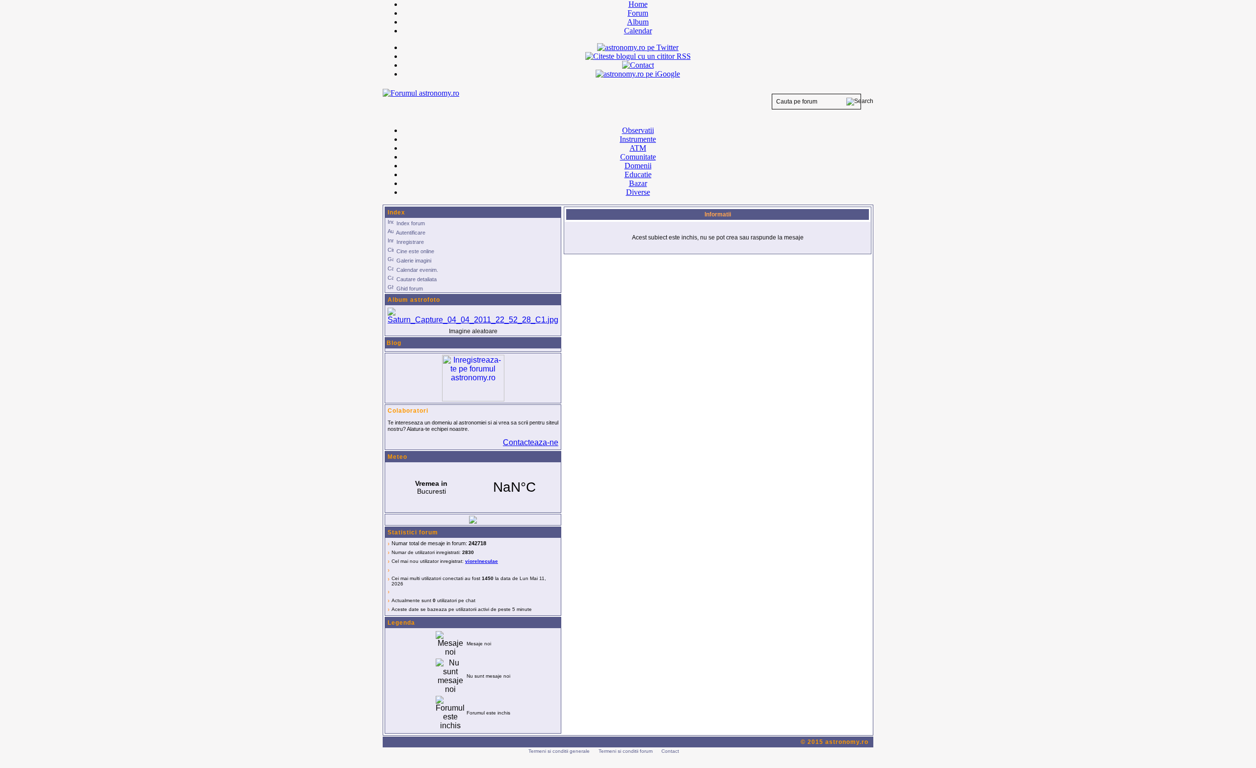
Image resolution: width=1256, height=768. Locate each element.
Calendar (638, 30)
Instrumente (638, 139)
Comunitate (638, 157)
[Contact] (638, 65)
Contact (670, 751)
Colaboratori (408, 410)
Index (396, 212)
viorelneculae (481, 561)
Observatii (638, 130)
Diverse (638, 192)
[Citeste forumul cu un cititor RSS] (638, 56)
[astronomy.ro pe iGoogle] (638, 74)
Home (638, 4)
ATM (637, 148)
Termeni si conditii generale (559, 751)
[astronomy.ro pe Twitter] (638, 47)
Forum (638, 13)
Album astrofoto (414, 299)
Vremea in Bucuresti (473, 487)
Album (638, 22)
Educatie (638, 174)
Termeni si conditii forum (626, 751)
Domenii (638, 165)
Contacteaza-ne (530, 442)
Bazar (638, 183)
